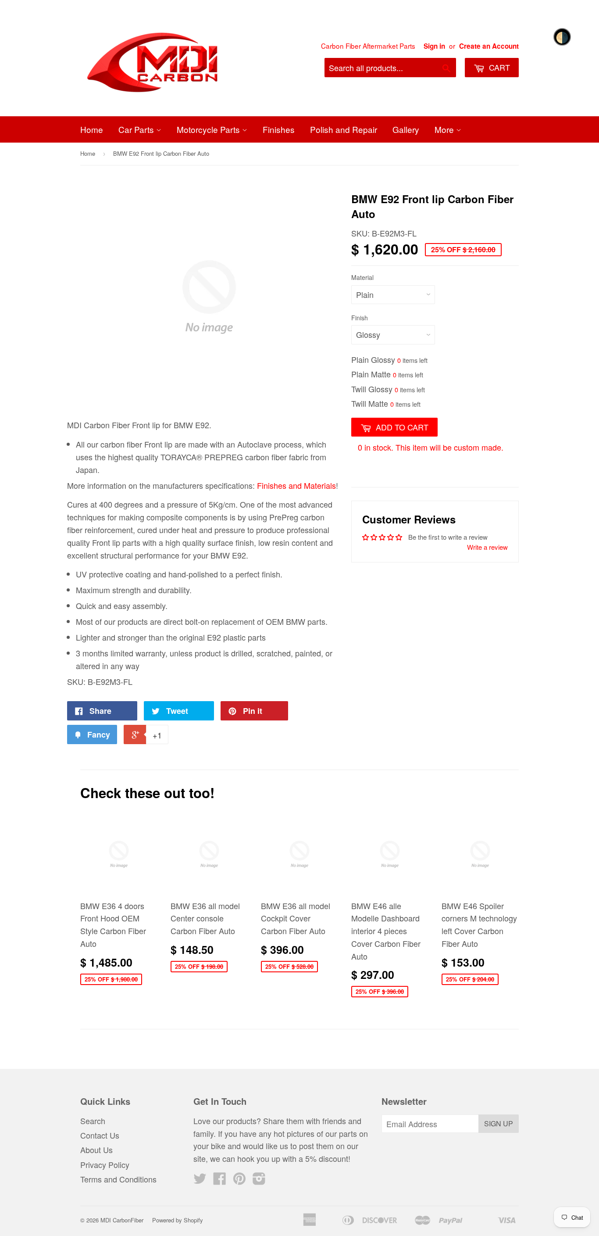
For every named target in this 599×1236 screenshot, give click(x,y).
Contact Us (99, 1135)
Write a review (487, 547)
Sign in (434, 46)
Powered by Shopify (177, 1220)
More (445, 129)
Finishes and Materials (296, 485)
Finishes (279, 129)
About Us (96, 1149)
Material (362, 277)
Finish (359, 317)
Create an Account (489, 46)
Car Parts (137, 129)
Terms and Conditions (118, 1179)
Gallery (405, 129)
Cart (498, 67)
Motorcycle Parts (209, 129)
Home (91, 129)
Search (92, 1120)
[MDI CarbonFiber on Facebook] (219, 1180)
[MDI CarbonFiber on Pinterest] (239, 1180)
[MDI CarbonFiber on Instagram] (259, 1180)
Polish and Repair (343, 129)
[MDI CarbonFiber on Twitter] (200, 1180)
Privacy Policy (104, 1164)
